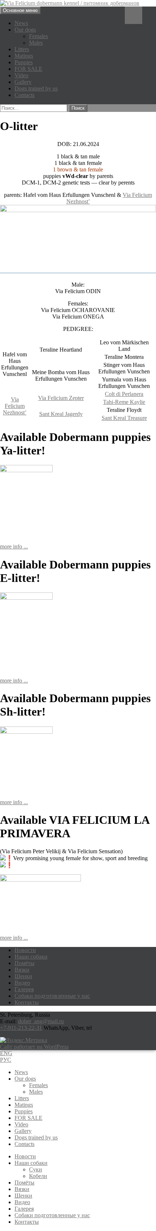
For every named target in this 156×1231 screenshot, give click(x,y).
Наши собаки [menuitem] (31, 1163)
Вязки (22, 970)
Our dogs (25, 30)
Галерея (24, 989)
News (21, 23)
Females (38, 36)
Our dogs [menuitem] (25, 1079)
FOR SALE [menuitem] (28, 1118)
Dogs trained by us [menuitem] (36, 1137)
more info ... (14, 546)
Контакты (27, 1002)
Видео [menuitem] (22, 1202)
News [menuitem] (21, 1072)
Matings (24, 56)
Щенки (23, 976)
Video (21, 75)
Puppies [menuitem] (24, 1111)
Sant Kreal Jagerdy (61, 414)
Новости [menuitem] (25, 1156)
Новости (25, 950)
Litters (22, 49)
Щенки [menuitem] (23, 1195)
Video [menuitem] (21, 1124)
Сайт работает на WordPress (34, 1047)
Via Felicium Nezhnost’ (14, 406)
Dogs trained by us (36, 88)
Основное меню (20, 10)
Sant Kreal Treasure (124, 418)
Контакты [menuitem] (27, 1222)
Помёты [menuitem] (24, 1182)
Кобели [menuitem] (38, 1176)
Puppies (24, 62)
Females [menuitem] (38, 1085)
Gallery (23, 82)
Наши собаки (31, 956)
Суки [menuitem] (35, 1169)
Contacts (24, 95)
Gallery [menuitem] (23, 1131)
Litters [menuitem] (22, 1098)
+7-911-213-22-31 (21, 1028)
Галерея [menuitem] (24, 1209)
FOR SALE (28, 69)
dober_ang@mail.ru (41, 1021)
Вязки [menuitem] (22, 1189)
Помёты (24, 963)
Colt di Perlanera (124, 394)
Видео (22, 983)
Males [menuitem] (36, 1092)
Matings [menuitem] (24, 1105)
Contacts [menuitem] (24, 1144)
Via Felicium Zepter (61, 398)
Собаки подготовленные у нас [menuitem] (52, 1215)
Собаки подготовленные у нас (52, 996)
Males (36, 43)
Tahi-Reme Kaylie (124, 402)
